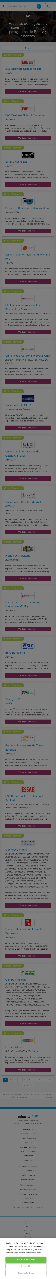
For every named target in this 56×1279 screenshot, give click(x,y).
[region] (28, 1258)
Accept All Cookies (26, 1259)
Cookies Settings (26, 1273)
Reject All (25, 1266)
